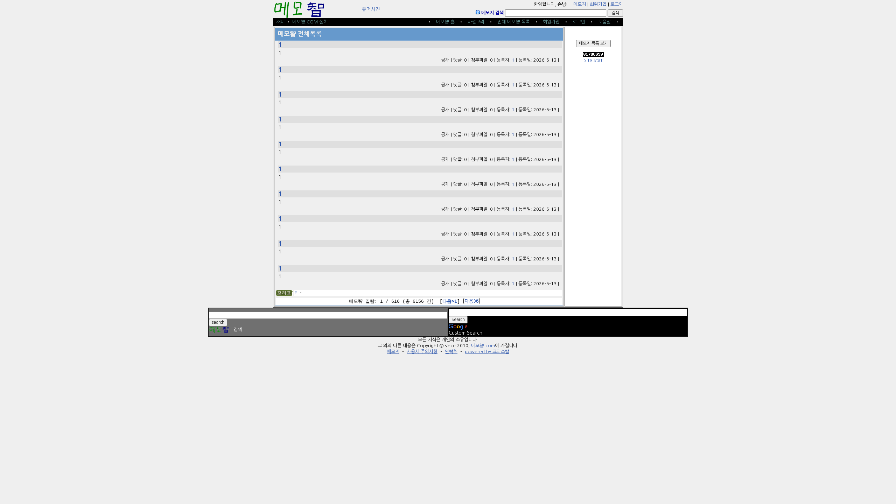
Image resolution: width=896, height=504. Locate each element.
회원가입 (598, 4)
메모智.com (483, 345)
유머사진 (371, 9)
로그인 (616, 4)
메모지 (579, 4)
